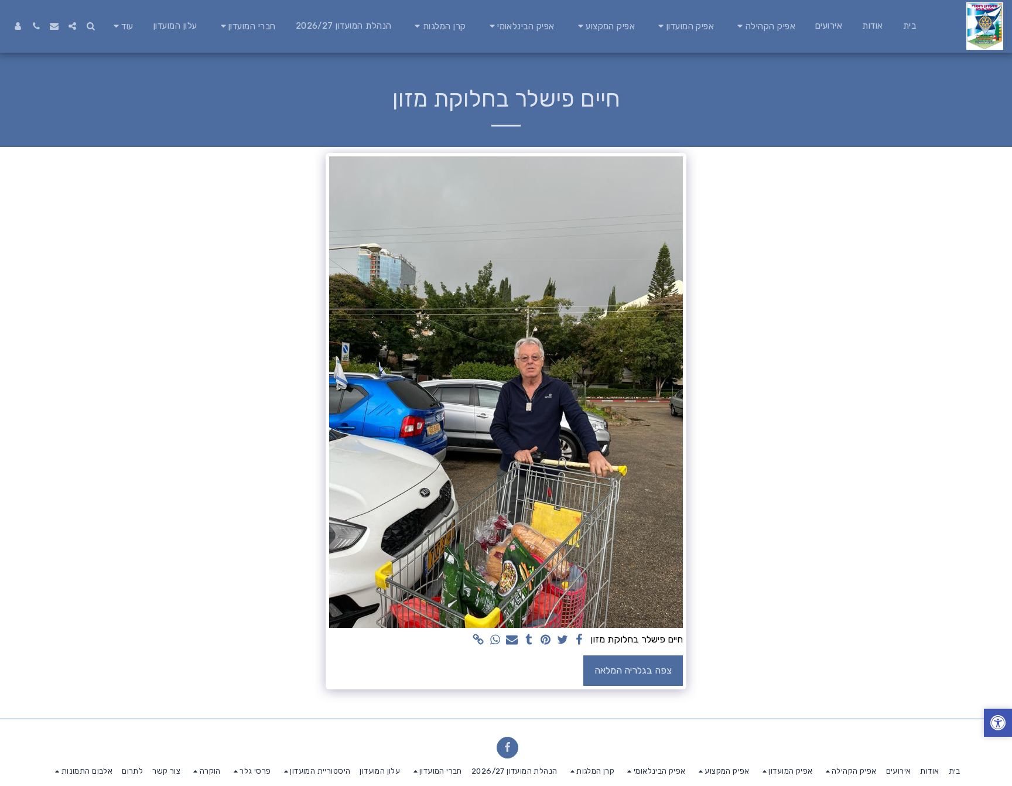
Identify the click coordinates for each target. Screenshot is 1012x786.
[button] (764, 26)
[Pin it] (545, 640)
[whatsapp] (495, 640)
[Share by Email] (512, 640)
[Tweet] (562, 640)
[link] (478, 640)
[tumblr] (528, 640)
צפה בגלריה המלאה (633, 670)
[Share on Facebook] (579, 640)
